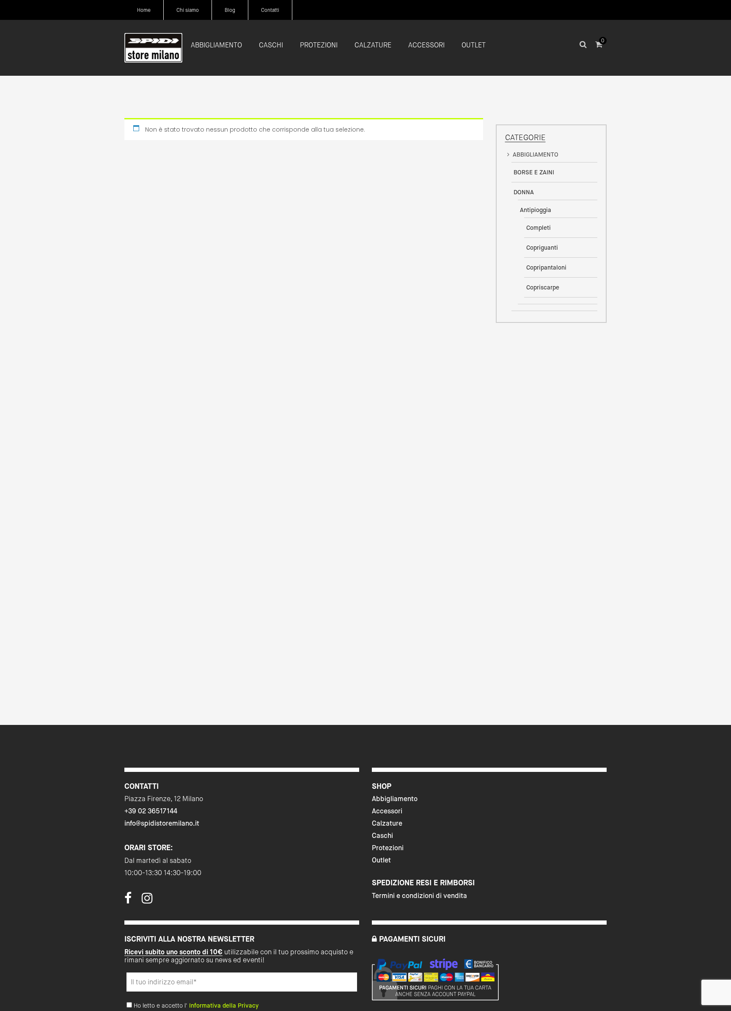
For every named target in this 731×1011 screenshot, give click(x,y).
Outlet (381, 860)
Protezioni (388, 848)
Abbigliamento (395, 799)
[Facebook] (128, 900)
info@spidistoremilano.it (161, 823)
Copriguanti (542, 247)
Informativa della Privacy (223, 1005)
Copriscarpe (542, 287)
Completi (538, 227)
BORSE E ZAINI (534, 172)
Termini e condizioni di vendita (419, 896)
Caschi (382, 836)
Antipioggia (535, 210)
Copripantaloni (546, 267)
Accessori (387, 811)
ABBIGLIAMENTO (535, 154)
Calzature (387, 823)
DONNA (524, 192)
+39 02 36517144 (150, 811)
